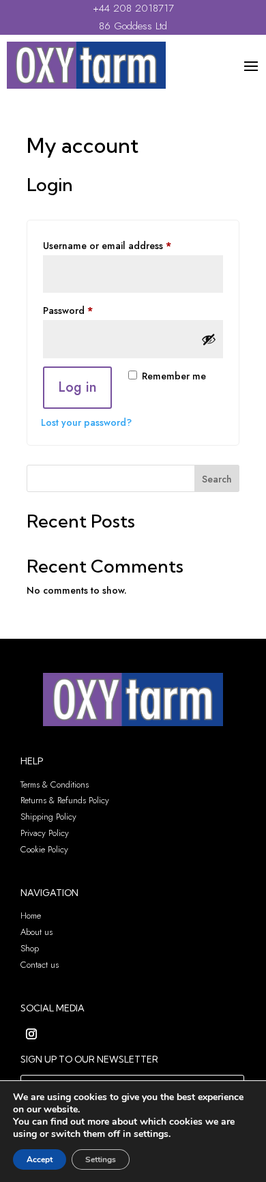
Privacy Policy (44, 832)
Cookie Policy (44, 849)
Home (30, 915)
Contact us (39, 964)
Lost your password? (86, 422)
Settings (100, 1159)
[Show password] (208, 339)
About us (36, 931)
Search (217, 479)
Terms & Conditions (54, 784)
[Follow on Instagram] (31, 1034)
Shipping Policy (48, 816)
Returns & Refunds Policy (64, 800)
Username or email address (126, 245)
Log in (77, 387)
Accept (40, 1159)
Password (87, 310)
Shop (29, 948)
